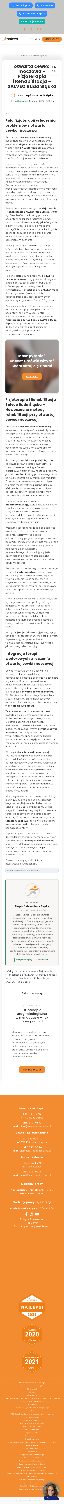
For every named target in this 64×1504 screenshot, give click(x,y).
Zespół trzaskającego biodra (32, 1486)
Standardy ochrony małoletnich (32, 1226)
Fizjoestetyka (32, 1405)
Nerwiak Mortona (32, 1430)
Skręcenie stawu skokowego (32, 1455)
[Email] (39, 29)
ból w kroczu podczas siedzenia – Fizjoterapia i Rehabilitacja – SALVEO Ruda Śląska (31, 978)
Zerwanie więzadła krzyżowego (32, 1480)
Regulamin (32, 1222)
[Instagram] (31, 29)
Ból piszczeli (32, 1389)
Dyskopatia (32, 1395)
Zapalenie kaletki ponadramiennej (32, 1467)
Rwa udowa (32, 1452)
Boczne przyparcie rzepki (32, 1386)
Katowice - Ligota (34, 13)
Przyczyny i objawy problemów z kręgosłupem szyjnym (32, 1442)
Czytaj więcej (32, 1069)
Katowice (47, 5)
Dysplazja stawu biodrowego (32, 1401)
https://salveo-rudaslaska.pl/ (21, 863)
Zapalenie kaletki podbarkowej (32, 1464)
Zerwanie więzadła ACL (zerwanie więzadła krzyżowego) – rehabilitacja (32, 1475)
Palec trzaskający (32, 1436)
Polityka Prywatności (32, 1219)
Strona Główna (24, 55)
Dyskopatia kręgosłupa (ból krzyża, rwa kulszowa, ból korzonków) (32, 1398)
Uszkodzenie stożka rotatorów (32, 1461)
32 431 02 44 (32, 1147)
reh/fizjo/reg (41, 55)
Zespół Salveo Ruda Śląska (32, 906)
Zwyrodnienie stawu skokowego (32, 1489)
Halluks (32, 1411)
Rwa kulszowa (32, 1448)
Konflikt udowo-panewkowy (32, 1423)
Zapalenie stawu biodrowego (32, 1470)
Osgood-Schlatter (32, 1433)
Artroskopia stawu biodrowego (32, 1383)
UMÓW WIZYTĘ (52, 39)
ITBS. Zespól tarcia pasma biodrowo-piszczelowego (32, 1414)
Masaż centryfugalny (32, 1426)
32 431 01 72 (32, 1122)
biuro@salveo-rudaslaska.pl (35, 1126)
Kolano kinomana (32, 1420)
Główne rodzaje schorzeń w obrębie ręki (32, 1408)
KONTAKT (32, 376)
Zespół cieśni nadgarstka (32, 1483)
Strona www (42, 960)
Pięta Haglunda (32, 1439)
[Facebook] (24, 29)
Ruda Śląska (23, 5)
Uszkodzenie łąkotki (32, 1458)
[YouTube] (37, 1214)
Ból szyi (32, 1392)
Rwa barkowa (32, 1445)
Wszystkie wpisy (24, 960)
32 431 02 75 (32, 1171)
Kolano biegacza (32, 1417)
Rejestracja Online (32, 21)
